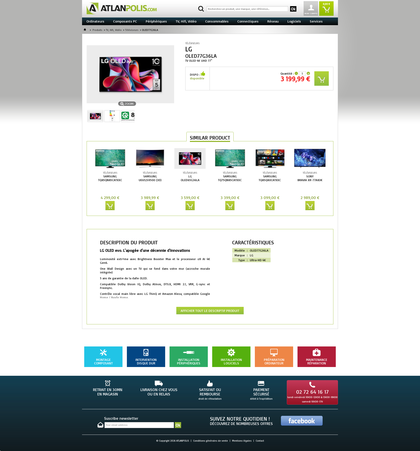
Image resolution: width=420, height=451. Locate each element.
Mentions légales (242, 440)
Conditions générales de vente (210, 440)
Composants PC (125, 21)
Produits (97, 29)
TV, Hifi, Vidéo (186, 21)
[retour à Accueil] (85, 29)
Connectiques (248, 21)
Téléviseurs (131, 29)
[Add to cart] (110, 205)
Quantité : (287, 73)
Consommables (217, 21)
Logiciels (294, 21)
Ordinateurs (95, 21)
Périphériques (156, 21)
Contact (260, 440)
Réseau (273, 21)
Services (316, 21)
